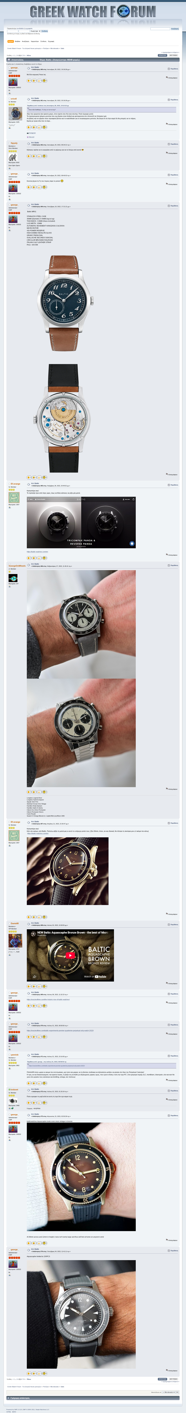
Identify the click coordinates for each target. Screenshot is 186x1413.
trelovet (14, 1089)
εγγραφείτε (28, 28)
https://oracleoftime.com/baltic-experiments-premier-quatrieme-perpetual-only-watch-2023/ (60, 1031)
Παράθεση (174, 69)
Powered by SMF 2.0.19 (14, 1409)
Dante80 (15, 923)
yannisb (14, 1055)
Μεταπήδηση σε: (156, 1392)
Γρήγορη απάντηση (20, 1398)
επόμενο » (175, 52)
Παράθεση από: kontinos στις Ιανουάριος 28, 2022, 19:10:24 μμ (48, 105)
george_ (15, 67)
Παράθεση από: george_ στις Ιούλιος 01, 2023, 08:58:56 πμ (46, 1061)
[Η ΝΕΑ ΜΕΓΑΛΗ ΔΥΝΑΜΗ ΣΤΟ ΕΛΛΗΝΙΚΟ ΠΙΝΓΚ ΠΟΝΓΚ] (12, 1108)
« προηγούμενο (166, 52)
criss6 (14, 99)
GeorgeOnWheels (17, 566)
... (16, 55)
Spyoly (14, 143)
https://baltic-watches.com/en (37, 552)
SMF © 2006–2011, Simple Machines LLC (36, 1409)
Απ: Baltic (35, 67)
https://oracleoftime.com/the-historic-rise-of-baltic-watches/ (48, 1000)
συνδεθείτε (20, 28)
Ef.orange (15, 484)
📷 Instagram (31, 133)
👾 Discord (30, 137)
